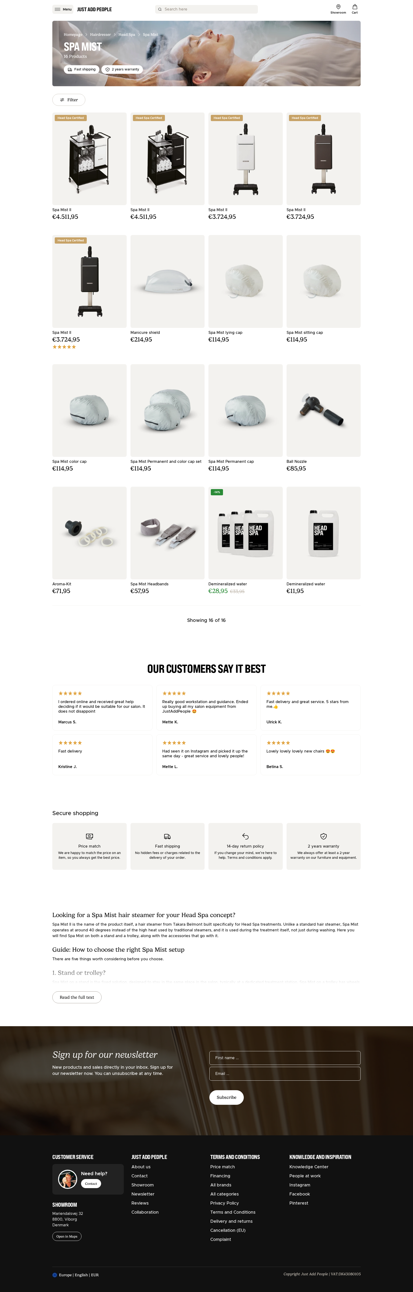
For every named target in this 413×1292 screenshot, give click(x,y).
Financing (220, 1176)
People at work (305, 1176)
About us (141, 1167)
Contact (91, 1183)
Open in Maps (66, 1236)
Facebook (299, 1194)
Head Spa (127, 34)
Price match (222, 1167)
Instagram (299, 1185)
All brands (220, 1185)
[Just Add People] (94, 9)
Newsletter (142, 1194)
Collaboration (145, 1212)
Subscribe (226, 1097)
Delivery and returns (231, 1221)
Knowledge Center (308, 1167)
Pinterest (298, 1203)
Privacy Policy (224, 1203)
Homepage (73, 34)
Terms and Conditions (232, 1212)
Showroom (142, 1185)
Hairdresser (100, 34)
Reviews (140, 1203)
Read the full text (77, 997)
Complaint (220, 1240)
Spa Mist (150, 34)
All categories (224, 1194)
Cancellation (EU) (228, 1230)
